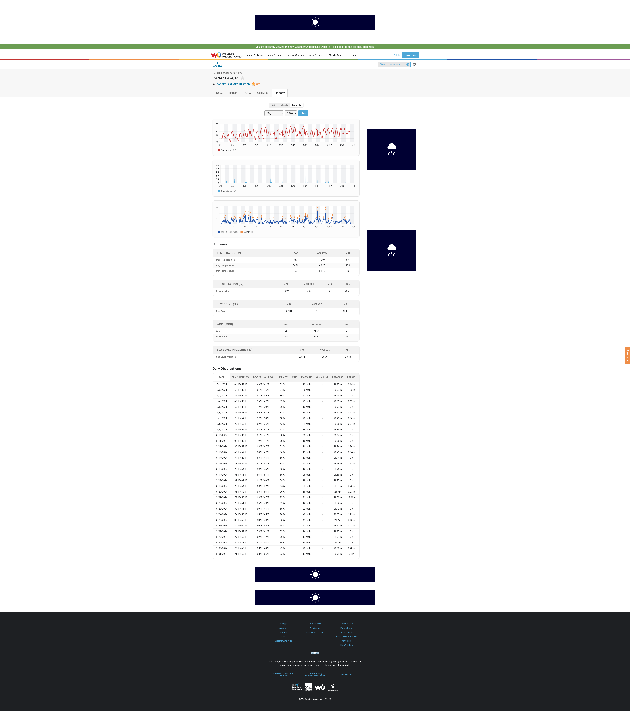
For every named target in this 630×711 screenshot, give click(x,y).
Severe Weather (295, 55)
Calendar (263, 93)
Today (219, 93)
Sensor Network (254, 55)
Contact (283, 632)
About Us (283, 628)
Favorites (217, 66)
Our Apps (283, 624)
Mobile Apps (335, 55)
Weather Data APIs (283, 641)
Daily (274, 105)
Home (226, 54)
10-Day (247, 93)
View (303, 113)
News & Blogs (316, 55)
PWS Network (315, 624)
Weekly (284, 105)
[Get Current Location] (407, 64)
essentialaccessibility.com (315, 653)
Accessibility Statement (346, 636)
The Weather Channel (308, 687)
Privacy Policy (346, 628)
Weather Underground (320, 687)
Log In (396, 55)
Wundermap (315, 628)
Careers (283, 636)
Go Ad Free (410, 55)
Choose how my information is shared (315, 674)
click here (368, 46)
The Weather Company (297, 687)
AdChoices (346, 641)
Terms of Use (346, 624)
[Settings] (415, 64)
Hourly (233, 93)
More (355, 55)
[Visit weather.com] (315, 22)
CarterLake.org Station (233, 84)
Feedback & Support (315, 632)
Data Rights (346, 674)
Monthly (296, 105)
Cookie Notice (346, 632)
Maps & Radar (275, 55)
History (279, 93)
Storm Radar (332, 687)
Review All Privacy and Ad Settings (283, 674)
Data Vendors (346, 645)
